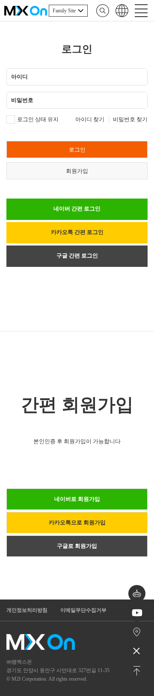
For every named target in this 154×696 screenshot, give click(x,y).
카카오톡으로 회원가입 (77, 522)
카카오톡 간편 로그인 (77, 232)
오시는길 (137, 632)
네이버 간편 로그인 (77, 208)
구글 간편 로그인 (77, 255)
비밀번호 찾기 (130, 119)
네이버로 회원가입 (77, 499)
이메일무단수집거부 (83, 610)
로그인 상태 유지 (38, 119)
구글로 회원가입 (77, 546)
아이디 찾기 (89, 119)
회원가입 (77, 171)
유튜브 (137, 613)
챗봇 (136, 594)
